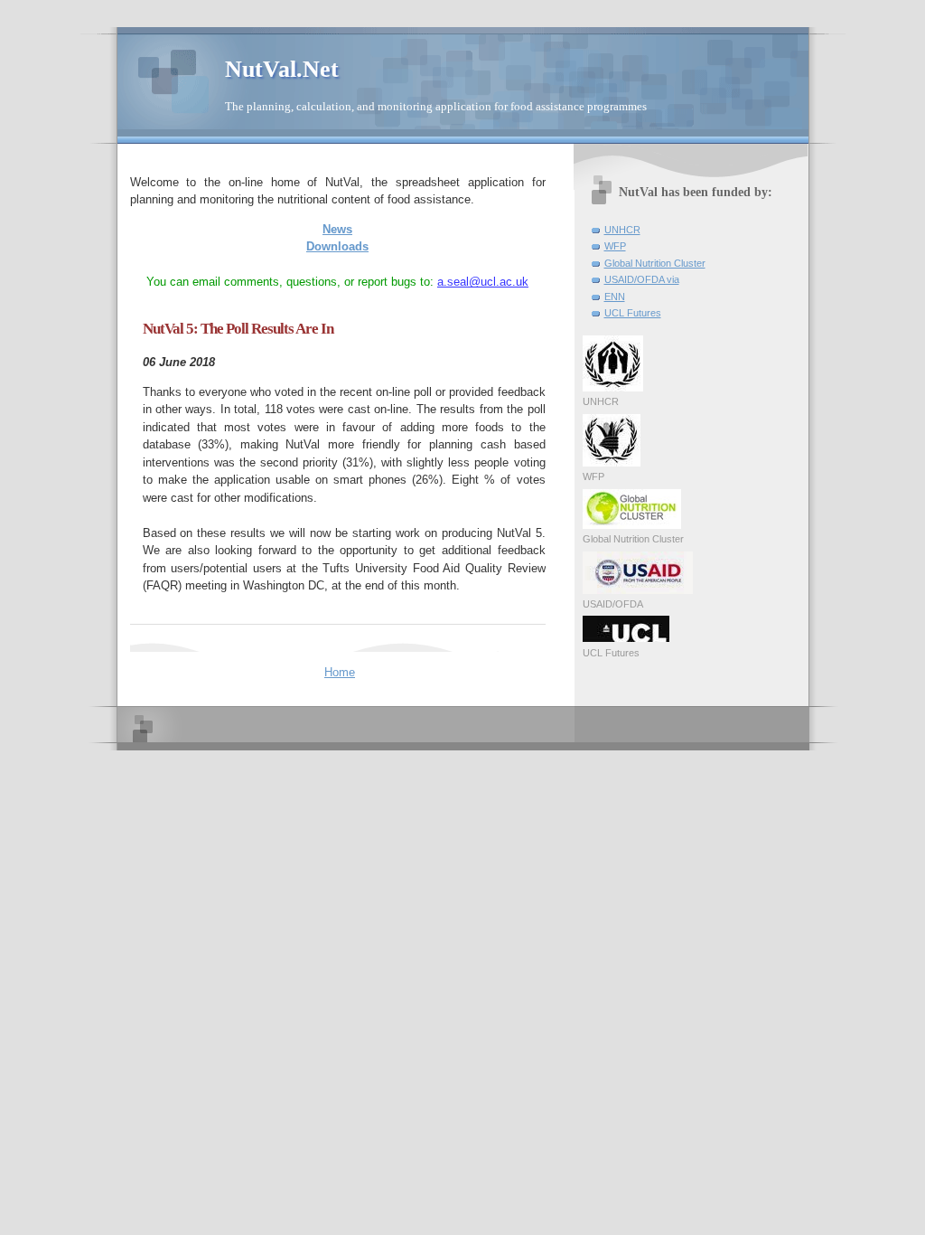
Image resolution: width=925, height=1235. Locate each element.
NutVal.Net (282, 69)
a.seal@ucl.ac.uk (482, 281)
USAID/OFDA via (641, 279)
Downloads (337, 246)
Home (339, 672)
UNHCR (622, 229)
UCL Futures (632, 312)
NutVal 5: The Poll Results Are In (238, 328)
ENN (614, 296)
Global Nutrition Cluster (654, 263)
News (337, 229)
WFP (615, 245)
